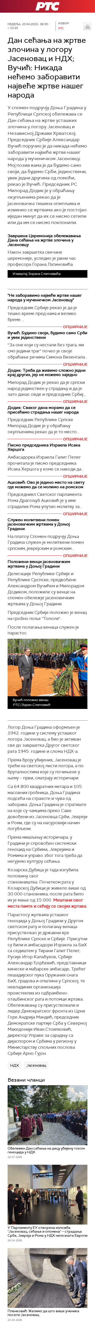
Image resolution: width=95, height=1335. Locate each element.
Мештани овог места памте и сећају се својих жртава (47, 903)
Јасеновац (36, 1065)
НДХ (14, 1065)
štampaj (87, 26)
